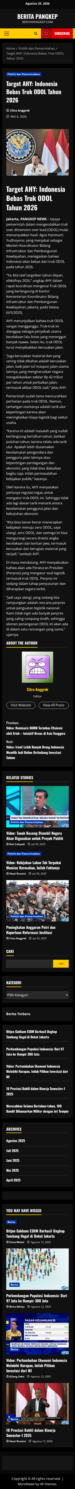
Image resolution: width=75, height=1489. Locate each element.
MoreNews (26, 1484)
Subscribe (62, 33)
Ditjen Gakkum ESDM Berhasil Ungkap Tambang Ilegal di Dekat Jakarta (31, 1034)
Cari (10, 951)
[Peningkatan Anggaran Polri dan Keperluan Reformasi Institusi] (37, 901)
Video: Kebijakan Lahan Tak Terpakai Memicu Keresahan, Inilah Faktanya (33, 865)
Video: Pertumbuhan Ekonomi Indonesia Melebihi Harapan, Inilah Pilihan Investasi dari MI (37, 1071)
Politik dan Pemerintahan (24, 74)
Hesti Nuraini (17, 873)
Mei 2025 (12, 1170)
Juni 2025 (12, 1160)
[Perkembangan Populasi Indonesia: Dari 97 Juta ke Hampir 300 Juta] (37, 1269)
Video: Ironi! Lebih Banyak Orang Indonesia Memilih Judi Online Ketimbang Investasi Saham (35, 749)
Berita (11, 1222)
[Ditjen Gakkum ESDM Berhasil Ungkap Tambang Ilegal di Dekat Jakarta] (37, 1222)
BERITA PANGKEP (37, 16)
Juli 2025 (12, 1150)
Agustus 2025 (15, 1140)
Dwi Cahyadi (17, 844)
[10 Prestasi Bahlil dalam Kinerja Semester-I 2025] (37, 1404)
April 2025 (13, 1180)
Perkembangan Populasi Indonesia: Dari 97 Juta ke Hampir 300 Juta (35, 1051)
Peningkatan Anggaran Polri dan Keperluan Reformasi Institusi (30, 930)
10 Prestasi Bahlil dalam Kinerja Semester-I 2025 (30, 1432)
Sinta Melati (16, 1242)
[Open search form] (36, 33)
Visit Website (21, 705)
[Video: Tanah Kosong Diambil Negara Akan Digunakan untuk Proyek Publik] (37, 806)
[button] (6, 33)
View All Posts (53, 705)
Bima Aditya (17, 1306)
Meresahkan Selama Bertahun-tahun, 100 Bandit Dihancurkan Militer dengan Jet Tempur (37, 1108)
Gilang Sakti (16, 1376)
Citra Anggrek (20, 110)
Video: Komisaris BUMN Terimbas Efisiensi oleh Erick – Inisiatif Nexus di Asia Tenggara (35, 728)
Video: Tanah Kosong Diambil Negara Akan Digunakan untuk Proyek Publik (34, 835)
